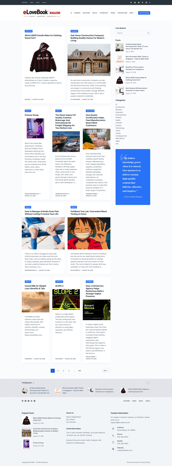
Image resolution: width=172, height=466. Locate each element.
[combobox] (131, 33)
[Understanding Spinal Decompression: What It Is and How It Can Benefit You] (120, 47)
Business (77, 13)
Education (86, 13)
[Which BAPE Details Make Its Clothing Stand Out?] (43, 57)
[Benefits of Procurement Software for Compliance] (120, 70)
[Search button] (148, 33)
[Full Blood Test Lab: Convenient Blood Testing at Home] (89, 233)
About (38, 2)
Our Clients (70, 419)
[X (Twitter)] (135, 2)
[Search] (149, 2)
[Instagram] (138, 2)
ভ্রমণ (117, 144)
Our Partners (71, 422)
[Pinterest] (142, 2)
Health (94, 13)
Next (105, 370)
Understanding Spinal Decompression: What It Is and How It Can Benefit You (137, 46)
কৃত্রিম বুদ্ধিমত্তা (120, 138)
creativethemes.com (124, 450)
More (131, 13)
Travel (113, 13)
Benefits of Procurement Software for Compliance (104, 390)
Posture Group (32, 115)
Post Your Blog (144, 13)
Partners (24, 2)
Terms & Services (133, 462)
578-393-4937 (122, 437)
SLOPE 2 (59, 286)
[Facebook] (131, 2)
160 (79, 371)
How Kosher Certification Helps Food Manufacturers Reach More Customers (95, 120)
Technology (104, 13)
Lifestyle (29, 31)
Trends (118, 133)
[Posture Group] (35, 128)
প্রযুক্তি (118, 141)
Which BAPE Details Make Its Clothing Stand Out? (138, 390)
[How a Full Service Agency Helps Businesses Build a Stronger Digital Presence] (96, 310)
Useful (44, 2)
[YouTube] (146, 2)
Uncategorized (121, 136)
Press (31, 2)
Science (118, 125)
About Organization (73, 417)
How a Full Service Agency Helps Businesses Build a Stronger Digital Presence (95, 291)
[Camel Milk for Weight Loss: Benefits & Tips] (35, 302)
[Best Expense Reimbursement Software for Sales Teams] (120, 91)
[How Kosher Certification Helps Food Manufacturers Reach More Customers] (96, 139)
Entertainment (121, 115)
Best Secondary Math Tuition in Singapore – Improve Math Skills (73, 390)
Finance (118, 117)
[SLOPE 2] (66, 299)
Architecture (122, 13)
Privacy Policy (145, 462)
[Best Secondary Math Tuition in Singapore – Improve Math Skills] (120, 59)
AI (71, 13)
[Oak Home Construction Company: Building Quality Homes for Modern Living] (89, 60)
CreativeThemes (42, 462)
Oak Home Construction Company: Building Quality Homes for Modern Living (87, 38)
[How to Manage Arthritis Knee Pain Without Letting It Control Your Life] (43, 233)
